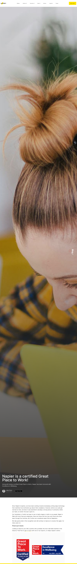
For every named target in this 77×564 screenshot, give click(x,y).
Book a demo (72, 3)
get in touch (28, 530)
